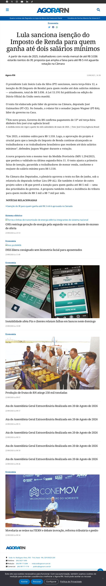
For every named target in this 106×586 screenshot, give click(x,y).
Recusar (37, 581)
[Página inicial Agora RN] (15, 548)
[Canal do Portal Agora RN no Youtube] (23, 1)
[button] (7, 9)
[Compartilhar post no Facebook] (53, 27)
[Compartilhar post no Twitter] (49, 27)
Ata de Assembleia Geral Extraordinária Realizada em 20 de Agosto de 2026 (51, 406)
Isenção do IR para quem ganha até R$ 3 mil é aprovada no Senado (40, 206)
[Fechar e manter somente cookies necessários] (102, 578)
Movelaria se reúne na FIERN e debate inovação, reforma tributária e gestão (51, 530)
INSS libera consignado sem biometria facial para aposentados (43, 250)
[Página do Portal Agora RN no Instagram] (18, 1)
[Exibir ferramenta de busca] (98, 9)
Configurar (51, 581)
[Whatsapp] (57, 27)
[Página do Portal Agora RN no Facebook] (8, 1)
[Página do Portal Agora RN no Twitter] (13, 1)
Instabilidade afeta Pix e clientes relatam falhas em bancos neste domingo (50, 321)
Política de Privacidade (71, 581)
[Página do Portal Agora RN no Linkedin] (28, 1)
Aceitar (24, 581)
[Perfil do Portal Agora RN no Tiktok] (33, 1)
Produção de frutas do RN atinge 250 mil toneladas (36, 392)
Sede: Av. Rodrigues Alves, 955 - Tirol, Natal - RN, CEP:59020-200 (32, 558)
